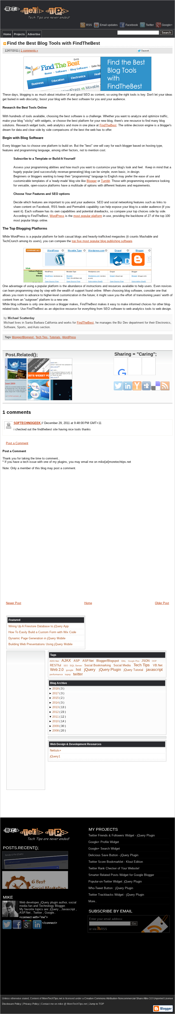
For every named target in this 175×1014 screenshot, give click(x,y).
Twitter (150, 25)
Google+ (167, 25)
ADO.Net (54, 661)
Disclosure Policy (12, 1003)
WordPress (57, 216)
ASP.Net (88, 660)
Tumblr (105, 181)
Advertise (34, 34)
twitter (78, 674)
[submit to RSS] (165, 385)
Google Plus (133, 661)
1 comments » (29, 50)
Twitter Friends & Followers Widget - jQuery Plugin (121, 835)
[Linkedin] (37, 924)
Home (7, 34)
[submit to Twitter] (118, 385)
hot (78, 670)
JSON (145, 660)
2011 (55, 716)
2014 (55, 702)
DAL (123, 661)
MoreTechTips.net (52, 998)
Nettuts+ (55, 750)
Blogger (92, 181)
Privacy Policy (31, 1003)
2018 (55, 688)
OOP (154, 661)
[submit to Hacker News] (137, 385)
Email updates (109, 25)
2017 (55, 693)
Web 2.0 (57, 670)
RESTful (55, 665)
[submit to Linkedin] (127, 385)
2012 (55, 712)
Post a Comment (17, 443)
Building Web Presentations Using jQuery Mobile (40, 644)
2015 (55, 697)
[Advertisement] (87, 345)
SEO (66, 665)
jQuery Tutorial (133, 670)
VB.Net (157, 665)
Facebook (132, 25)
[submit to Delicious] (155, 385)
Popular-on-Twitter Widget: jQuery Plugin (115, 881)
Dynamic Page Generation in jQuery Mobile (36, 638)
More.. (92, 901)
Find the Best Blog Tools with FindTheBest (53, 43)
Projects (19, 34)
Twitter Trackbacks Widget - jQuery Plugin (116, 894)
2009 (55, 726)
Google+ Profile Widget (103, 842)
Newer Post (13, 603)
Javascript (68, 909)
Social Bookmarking (97, 665)
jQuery (89, 669)
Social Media (122, 665)
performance (56, 674)
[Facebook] (17, 924)
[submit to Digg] (146, 385)
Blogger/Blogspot (23, 337)
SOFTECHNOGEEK (27, 423)
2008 (55, 730)
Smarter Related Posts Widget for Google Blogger (121, 875)
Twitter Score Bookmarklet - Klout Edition (115, 861)
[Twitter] (7, 924)
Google (49, 912)
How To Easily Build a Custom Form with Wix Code (42, 632)
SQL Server (76, 665)
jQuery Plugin (110, 670)
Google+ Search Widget (104, 848)
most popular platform (87, 216)
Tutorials (55, 337)
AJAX (66, 660)
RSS (89, 25)
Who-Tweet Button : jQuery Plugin (110, 888)
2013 (55, 707)
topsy (68, 674)
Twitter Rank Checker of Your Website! (113, 868)
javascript (154, 669)
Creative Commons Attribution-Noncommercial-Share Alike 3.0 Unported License (128, 998)
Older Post (162, 603)
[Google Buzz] (27, 924)
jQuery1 (55, 756)
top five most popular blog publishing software (102, 241)
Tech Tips (42, 337)
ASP (77, 660)
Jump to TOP (96, 1003)
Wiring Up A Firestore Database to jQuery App (38, 626)
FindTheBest (108, 125)
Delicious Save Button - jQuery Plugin (113, 855)
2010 (55, 721)
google (69, 670)
